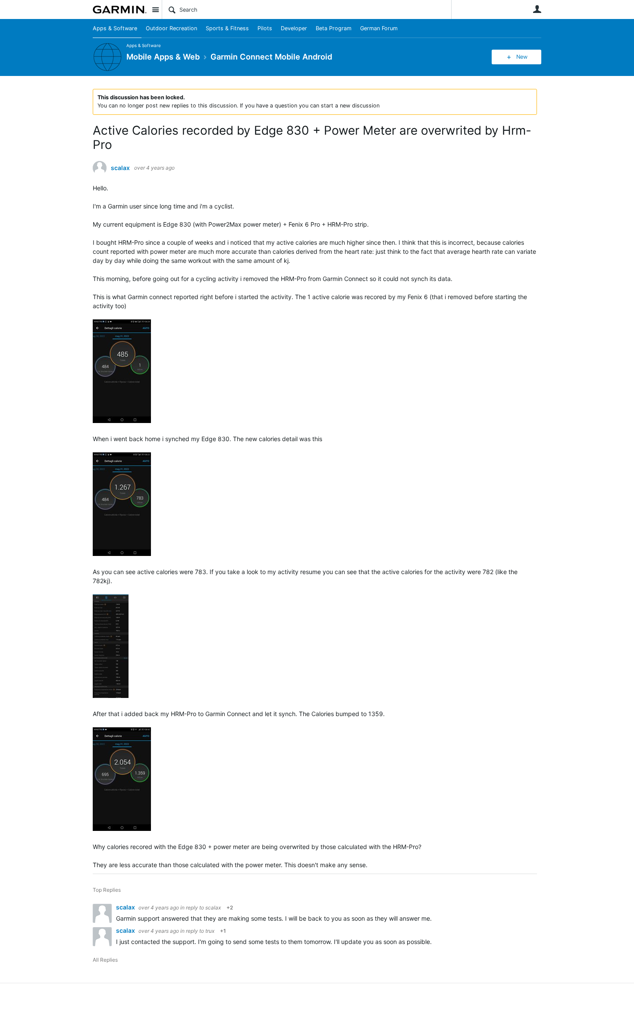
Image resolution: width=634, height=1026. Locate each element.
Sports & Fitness (227, 28)
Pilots (264, 28)
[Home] (120, 9)
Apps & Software (115, 28)
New (521, 57)
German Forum (379, 28)
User (537, 9)
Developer (294, 28)
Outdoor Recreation (171, 28)
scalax (120, 167)
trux (209, 931)
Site (155, 9)
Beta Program (334, 28)
